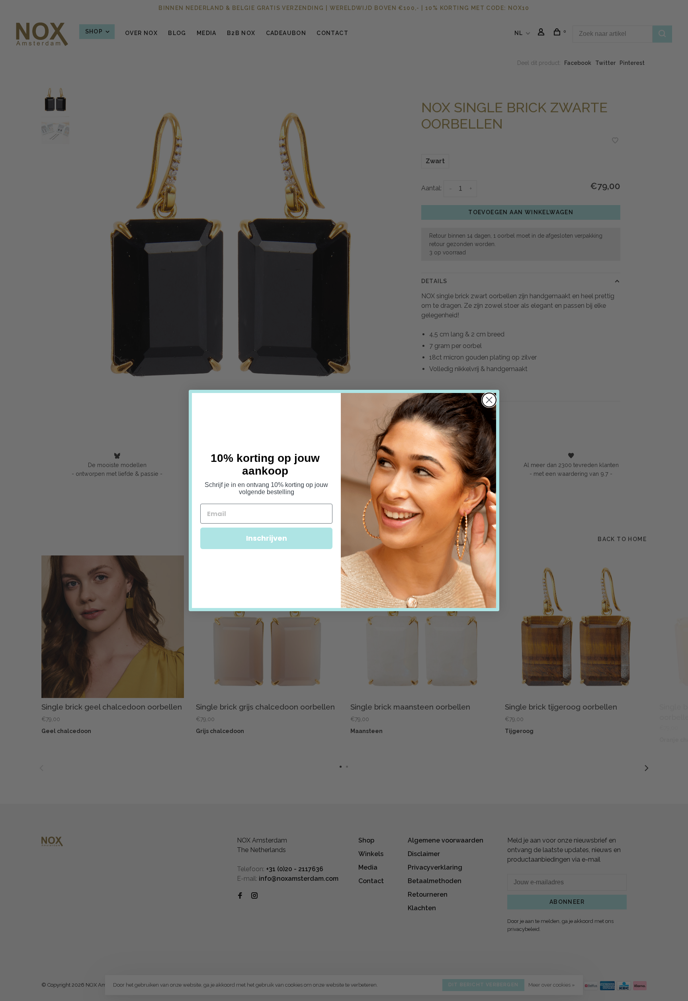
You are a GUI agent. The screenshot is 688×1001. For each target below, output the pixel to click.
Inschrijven (266, 538)
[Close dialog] (489, 400)
